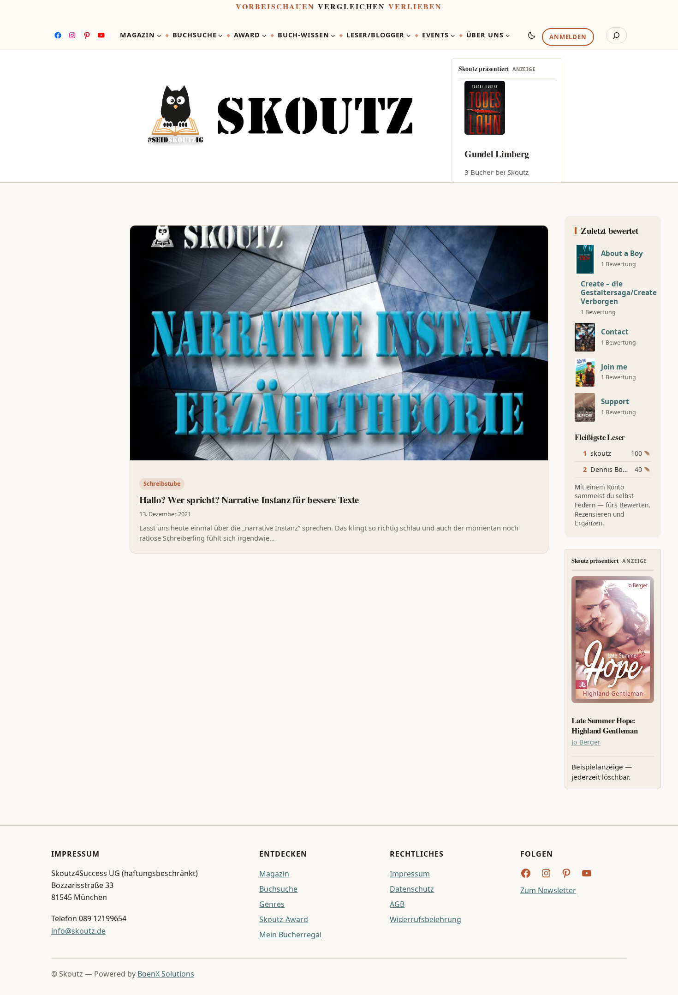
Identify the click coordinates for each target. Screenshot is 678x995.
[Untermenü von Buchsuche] (220, 35)
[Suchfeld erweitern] (616, 35)
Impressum (410, 874)
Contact (615, 332)
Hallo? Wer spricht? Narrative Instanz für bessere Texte (249, 500)
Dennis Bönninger (619, 469)
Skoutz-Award (283, 919)
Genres (272, 904)
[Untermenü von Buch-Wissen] (333, 35)
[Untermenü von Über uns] (508, 35)
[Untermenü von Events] (453, 35)
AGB (397, 904)
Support (615, 401)
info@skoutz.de (78, 931)
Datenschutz (412, 889)
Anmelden (567, 37)
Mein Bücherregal (290, 934)
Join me (614, 367)
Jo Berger (586, 742)
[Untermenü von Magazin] (159, 35)
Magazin (274, 874)
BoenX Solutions (165, 974)
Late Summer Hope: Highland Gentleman (604, 725)
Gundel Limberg (496, 154)
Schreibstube (161, 484)
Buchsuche (278, 889)
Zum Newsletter (548, 890)
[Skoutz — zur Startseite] (279, 115)
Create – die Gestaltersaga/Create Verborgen (619, 293)
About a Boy (622, 253)
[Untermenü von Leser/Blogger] (408, 35)
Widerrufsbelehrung (425, 919)
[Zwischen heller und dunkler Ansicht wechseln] (532, 35)
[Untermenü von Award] (264, 35)
